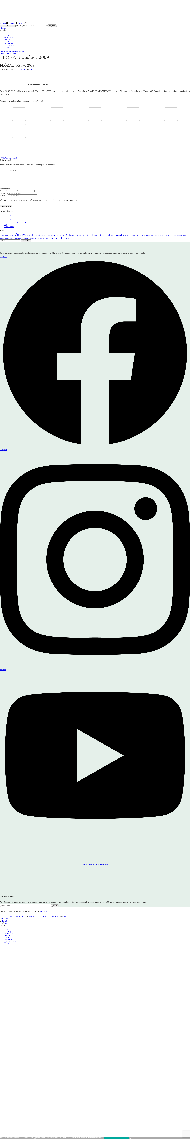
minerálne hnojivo (154, 235)
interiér (28, 235)
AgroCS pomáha (10, 45)
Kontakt (7, 42)
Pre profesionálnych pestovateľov (16, 223)
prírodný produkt (32, 238)
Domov (2, 53)
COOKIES (33, 916)
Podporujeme (9, 219)
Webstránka (4, 195)
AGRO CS (21, 69)
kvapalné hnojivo (124, 235)
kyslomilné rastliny (140, 235)
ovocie (15, 238)
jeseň (49, 235)
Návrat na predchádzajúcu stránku (12, 51)
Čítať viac (125, 1138)
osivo (11, 238)
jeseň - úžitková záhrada (102, 235)
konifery (113, 235)
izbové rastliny (37, 235)
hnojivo (21, 234)
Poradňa (7, 40)
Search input (20, 26)
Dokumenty (8, 44)
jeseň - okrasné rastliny (72, 235)
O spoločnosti (9, 38)
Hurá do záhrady (10, 217)
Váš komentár (5, 189)
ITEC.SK (43, 911)
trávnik (59, 237)
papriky (19, 238)
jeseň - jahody (56, 235)
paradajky (24, 238)
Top (5, 225)
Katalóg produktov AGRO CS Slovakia (95, 864)
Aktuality (7, 36)
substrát (50, 237)
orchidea (178, 235)
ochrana (161, 235)
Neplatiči (54, 916)
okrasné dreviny (169, 235)
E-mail (3, 193)
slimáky (43, 238)
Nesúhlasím (116, 1138)
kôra (147, 235)
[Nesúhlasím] (130, 1138)
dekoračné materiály (8, 235)
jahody (45, 235)
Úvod (6, 34)
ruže (39, 238)
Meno (2, 191)
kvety (133, 235)
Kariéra (7, 47)
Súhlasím (108, 1138)
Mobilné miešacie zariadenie (10, 158)
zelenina (66, 238)
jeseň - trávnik (87, 235)
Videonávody (4, 28)
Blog (7, 53)
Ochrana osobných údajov (16, 916)
